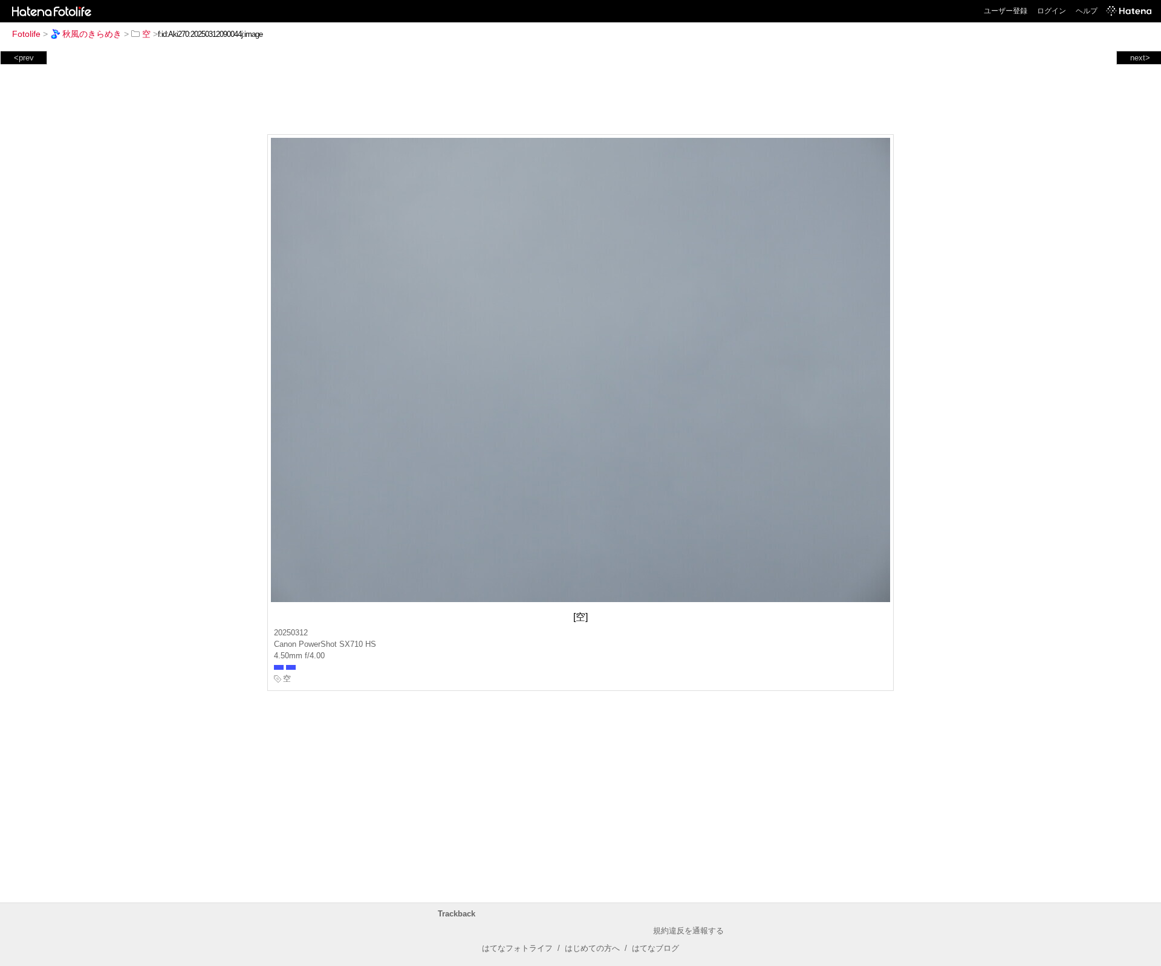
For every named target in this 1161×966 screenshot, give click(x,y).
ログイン (1051, 11)
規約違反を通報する (688, 930)
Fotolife (26, 34)
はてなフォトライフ (517, 948)
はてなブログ (655, 948)
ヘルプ (1087, 11)
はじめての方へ (592, 948)
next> (1140, 57)
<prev (24, 57)
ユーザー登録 (1005, 11)
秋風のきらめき (92, 34)
